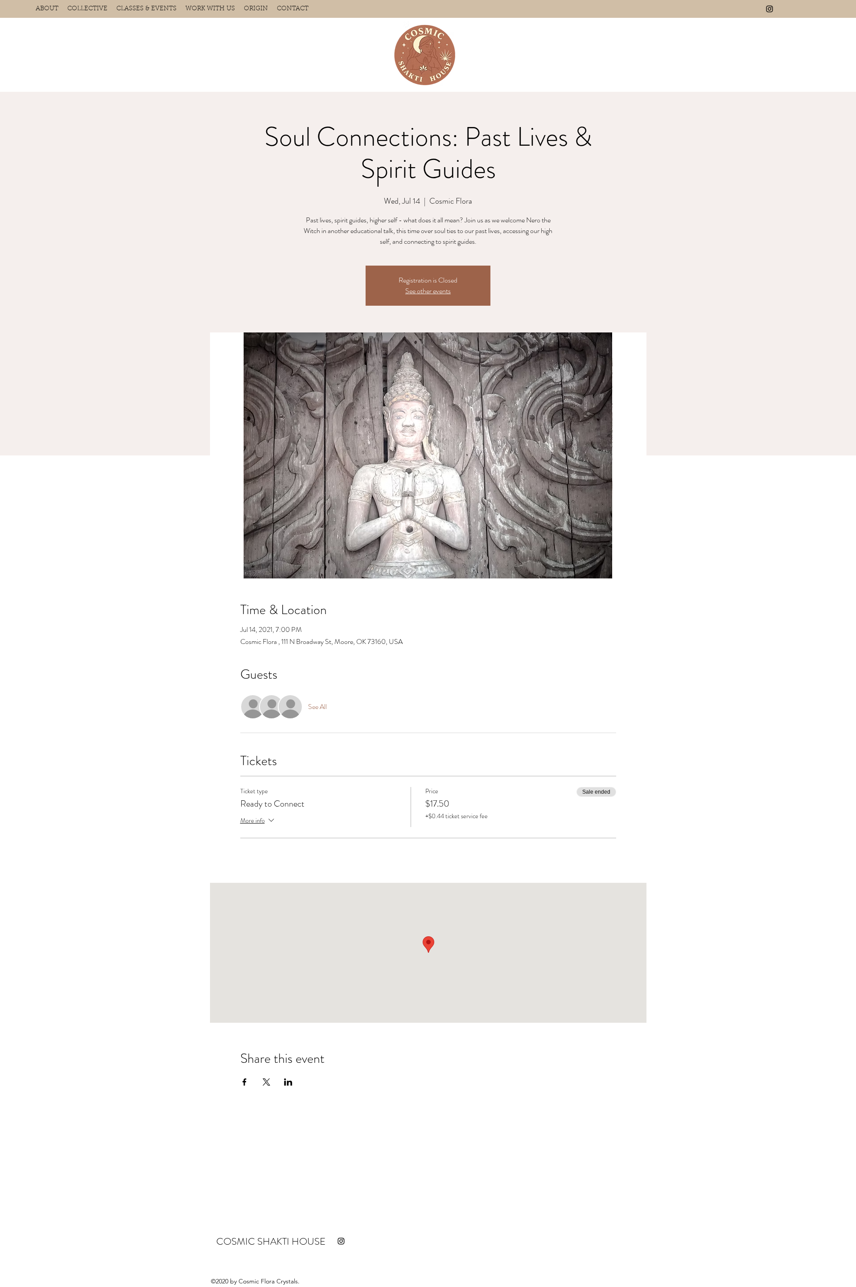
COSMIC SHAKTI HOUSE (270, 1241)
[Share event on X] (266, 1082)
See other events (428, 291)
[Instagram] (769, 8)
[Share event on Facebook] (244, 1082)
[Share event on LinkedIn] (288, 1082)
